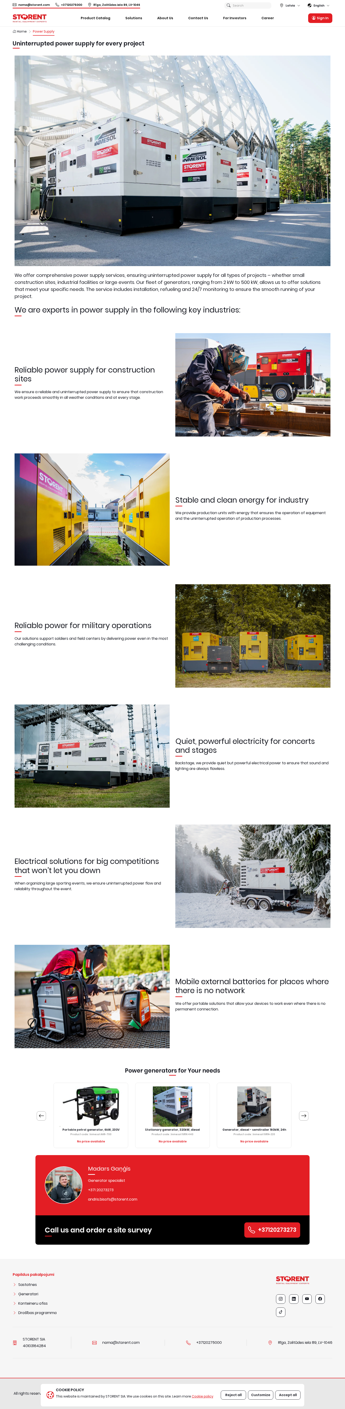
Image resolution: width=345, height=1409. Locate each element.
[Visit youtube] (307, 1299)
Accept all (288, 1395)
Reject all (233, 1395)
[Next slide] (303, 1116)
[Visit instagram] (280, 1299)
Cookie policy (202, 1396)
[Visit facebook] (320, 1299)
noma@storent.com (34, 5)
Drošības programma (37, 1312)
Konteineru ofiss (33, 1303)
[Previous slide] (41, 1116)
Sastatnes (27, 1284)
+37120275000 (71, 5)
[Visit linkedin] (294, 1299)
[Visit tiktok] (280, 1312)
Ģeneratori (28, 1294)
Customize (260, 1395)
